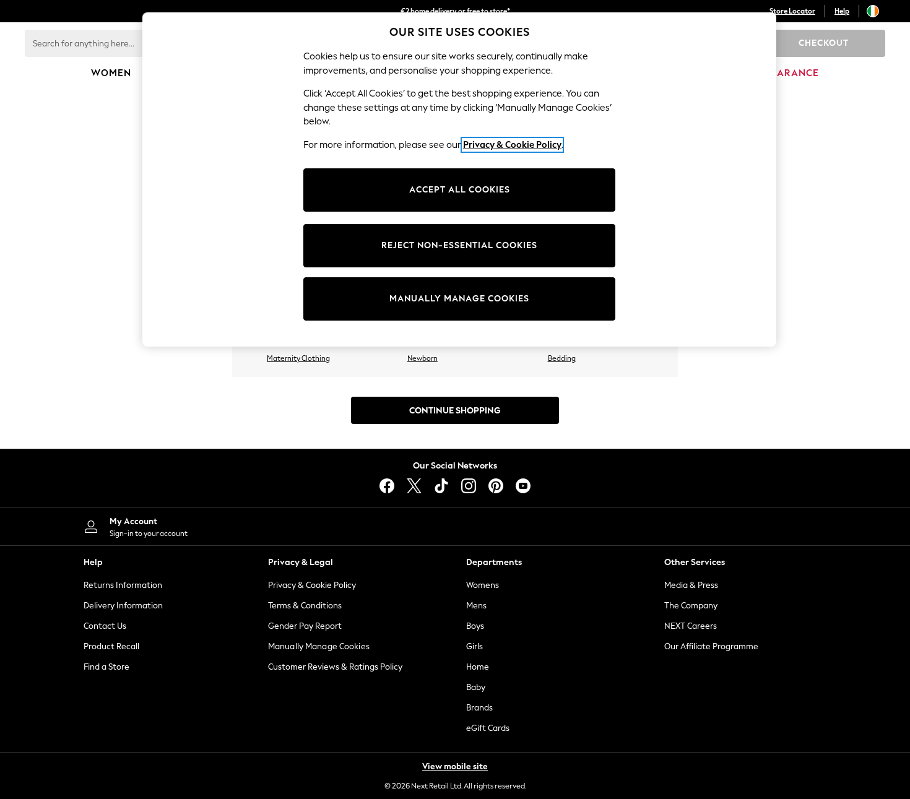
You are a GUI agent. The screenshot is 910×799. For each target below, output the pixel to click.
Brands (479, 707)
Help (841, 11)
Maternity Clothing (298, 358)
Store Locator (792, 11)
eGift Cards (487, 728)
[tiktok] (441, 485)
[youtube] (523, 485)
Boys (475, 626)
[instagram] (468, 485)
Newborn (422, 358)
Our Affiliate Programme (711, 646)
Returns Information (123, 585)
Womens (482, 585)
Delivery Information (123, 605)
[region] (459, 179)
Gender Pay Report (305, 626)
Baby (475, 687)
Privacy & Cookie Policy (312, 585)
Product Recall (111, 646)
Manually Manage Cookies (319, 646)
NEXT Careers (690, 626)
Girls (474, 646)
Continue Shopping (455, 410)
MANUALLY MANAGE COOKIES (459, 298)
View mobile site (455, 766)
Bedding (562, 358)
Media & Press (691, 585)
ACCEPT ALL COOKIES (459, 189)
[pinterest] (495, 485)
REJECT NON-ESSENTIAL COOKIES (459, 245)
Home (477, 667)
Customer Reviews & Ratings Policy (335, 667)
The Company (690, 605)
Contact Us (105, 626)
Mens (476, 605)
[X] (414, 485)
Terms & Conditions (305, 605)
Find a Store (106, 667)
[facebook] (387, 485)
